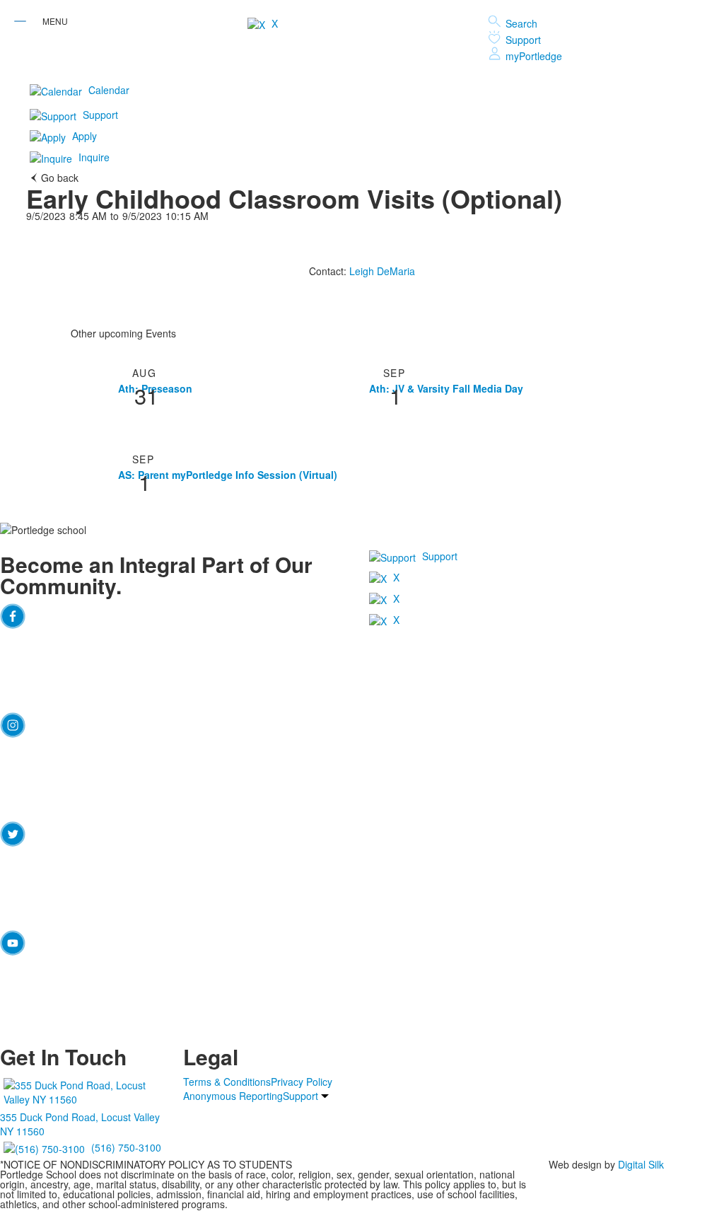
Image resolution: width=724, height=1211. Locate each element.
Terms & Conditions (227, 1081)
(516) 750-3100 (126, 1147)
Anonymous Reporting (233, 1096)
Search (521, 23)
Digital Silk (641, 1164)
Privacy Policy (301, 1081)
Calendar (108, 90)
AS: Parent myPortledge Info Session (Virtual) (227, 475)
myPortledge (534, 56)
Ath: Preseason (155, 388)
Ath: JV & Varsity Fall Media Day (446, 388)
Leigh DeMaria (382, 271)
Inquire (94, 157)
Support (523, 40)
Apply (84, 136)
